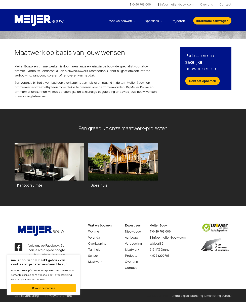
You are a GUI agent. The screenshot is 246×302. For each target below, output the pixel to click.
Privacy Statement (58, 296)
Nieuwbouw (133, 231)
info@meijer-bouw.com (176, 4)
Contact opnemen (202, 81)
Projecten (178, 21)
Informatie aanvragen (212, 21)
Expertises (151, 21)
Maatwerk (95, 262)
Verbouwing (133, 243)
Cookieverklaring (27, 296)
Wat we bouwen (120, 21)
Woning (93, 231)
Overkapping (97, 243)
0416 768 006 (141, 4)
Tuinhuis (94, 249)
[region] (43, 275)
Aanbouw (131, 237)
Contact (225, 4)
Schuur (93, 256)
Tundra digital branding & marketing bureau (200, 296)
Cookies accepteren (43, 288)
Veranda (94, 237)
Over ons (206, 4)
